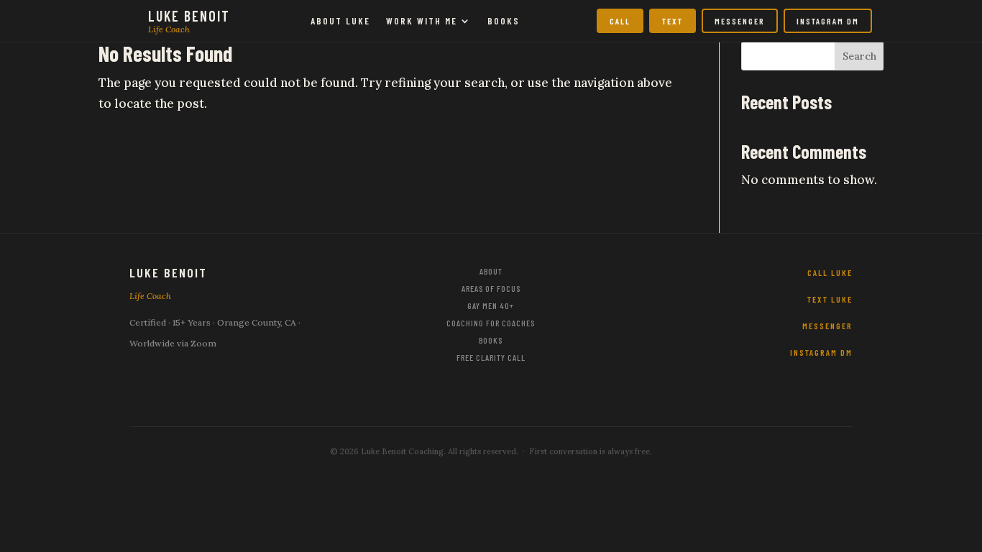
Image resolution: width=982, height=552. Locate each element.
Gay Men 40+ (490, 305)
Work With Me (421, 21)
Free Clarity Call (491, 357)
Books (503, 21)
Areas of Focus (491, 288)
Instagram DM (828, 21)
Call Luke (830, 272)
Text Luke (830, 299)
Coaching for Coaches (490, 323)
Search (859, 56)
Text (672, 21)
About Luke (340, 21)
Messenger (740, 21)
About (491, 271)
